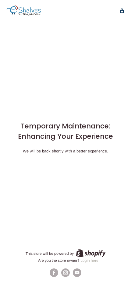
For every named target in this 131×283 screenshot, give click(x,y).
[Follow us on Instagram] (65, 272)
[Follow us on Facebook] (54, 272)
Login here (89, 260)
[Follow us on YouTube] (77, 272)
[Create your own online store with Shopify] (91, 253)
